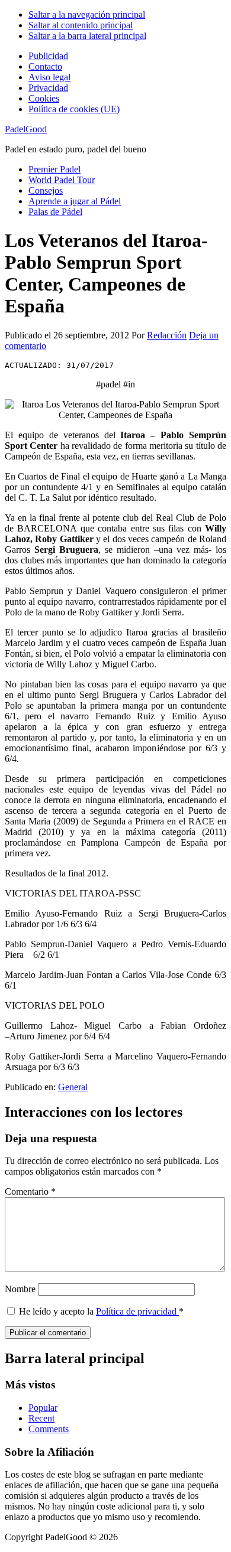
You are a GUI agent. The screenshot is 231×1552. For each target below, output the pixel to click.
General (73, 1087)
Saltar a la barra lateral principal (87, 36)
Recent (41, 1418)
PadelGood (26, 129)
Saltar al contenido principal (80, 25)
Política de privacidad (137, 1311)
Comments (48, 1429)
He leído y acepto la (101, 1311)
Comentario (30, 1191)
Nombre (20, 1289)
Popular (42, 1408)
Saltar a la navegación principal (86, 14)
